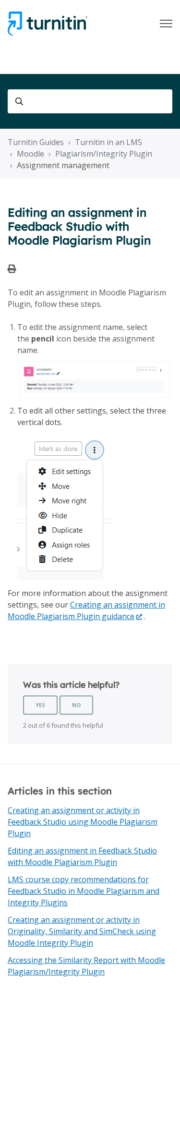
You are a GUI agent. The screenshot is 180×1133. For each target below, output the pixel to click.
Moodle (30, 153)
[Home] (47, 24)
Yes (40, 704)
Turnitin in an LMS (108, 142)
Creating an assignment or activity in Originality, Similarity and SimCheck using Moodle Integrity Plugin (82, 931)
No (76, 704)
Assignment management (63, 165)
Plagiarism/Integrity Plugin (103, 153)
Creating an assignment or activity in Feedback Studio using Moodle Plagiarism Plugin (82, 822)
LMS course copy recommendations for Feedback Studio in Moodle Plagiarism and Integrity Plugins (83, 891)
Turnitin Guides (36, 142)
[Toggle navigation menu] (166, 23)
